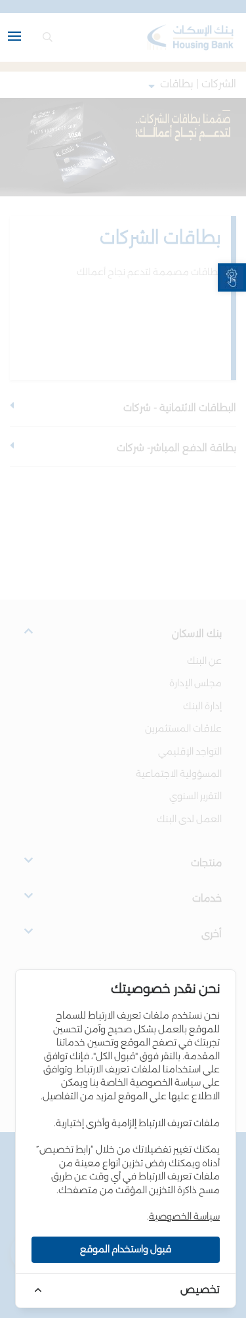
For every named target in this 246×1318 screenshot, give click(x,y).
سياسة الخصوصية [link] (184, 1217)
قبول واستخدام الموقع (125, 1250)
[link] (232, 277)
